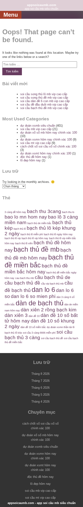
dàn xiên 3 (16, 315)
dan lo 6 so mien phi (33, 296)
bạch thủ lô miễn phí (32, 234)
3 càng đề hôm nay (15, 212)
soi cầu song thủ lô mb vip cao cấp (43, 94)
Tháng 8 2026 (40, 374)
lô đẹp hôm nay (30, 160)
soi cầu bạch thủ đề (52, 338)
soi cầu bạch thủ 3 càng (38, 334)
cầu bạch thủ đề (22, 282)
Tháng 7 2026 (40, 380)
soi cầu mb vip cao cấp (35, 129)
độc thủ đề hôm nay (33, 157)
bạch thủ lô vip (13, 238)
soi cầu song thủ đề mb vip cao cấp (44, 97)
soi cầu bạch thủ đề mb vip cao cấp (44, 108)
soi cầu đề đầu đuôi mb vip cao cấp (44, 104)
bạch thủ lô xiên (24, 243)
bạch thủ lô (20, 228)
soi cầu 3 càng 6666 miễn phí (39, 332)
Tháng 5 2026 (40, 394)
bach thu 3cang (44, 211)
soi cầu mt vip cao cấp (35, 143)
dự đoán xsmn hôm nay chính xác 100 (46, 139)
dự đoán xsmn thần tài (59, 327)
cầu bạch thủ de (52, 277)
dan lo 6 (43, 289)
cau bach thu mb (24, 278)
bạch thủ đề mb (36, 249)
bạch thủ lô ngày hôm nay (58, 234)
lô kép (18, 332)
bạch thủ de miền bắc (39, 223)
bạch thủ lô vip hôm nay (35, 238)
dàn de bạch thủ (39, 303)
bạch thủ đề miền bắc (39, 261)
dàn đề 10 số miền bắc (33, 327)
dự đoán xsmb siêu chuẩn (37, 125)
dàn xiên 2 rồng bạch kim (49, 309)
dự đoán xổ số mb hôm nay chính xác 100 (48, 132)
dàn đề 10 (34, 316)
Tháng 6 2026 (40, 387)
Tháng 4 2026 (40, 401)
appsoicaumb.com (41, 5)
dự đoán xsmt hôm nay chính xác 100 (45, 153)
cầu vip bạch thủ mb (52, 283)
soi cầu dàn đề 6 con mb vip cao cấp (45, 101)
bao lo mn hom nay (26, 216)
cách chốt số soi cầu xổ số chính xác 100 (48, 146)
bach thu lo (68, 212)
